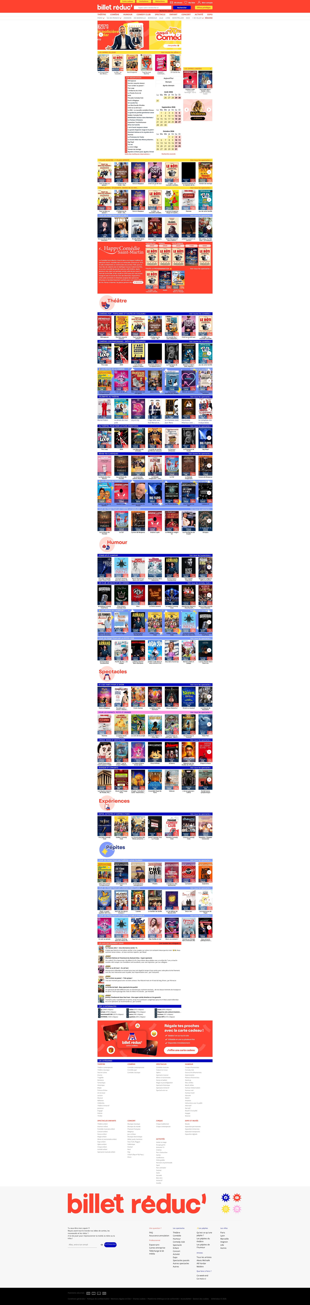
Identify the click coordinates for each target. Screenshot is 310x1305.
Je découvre (138, 282)
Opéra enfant (101, 1144)
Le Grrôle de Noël (111, 987)
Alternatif (188, 1106)
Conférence (160, 1157)
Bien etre (159, 1178)
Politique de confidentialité (98, 1299)
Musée (187, 1124)
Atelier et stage (161, 1142)
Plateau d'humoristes (192, 1078)
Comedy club (189, 1070)
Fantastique (101, 1083)
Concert (186, 14)
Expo (210, 14)
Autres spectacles (181, 1263)
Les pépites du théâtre (203, 1240)
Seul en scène (102, 1072)
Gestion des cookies (201, 1299)
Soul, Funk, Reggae (134, 1142)
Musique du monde (134, 1126)
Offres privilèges (204, 7)
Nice (188, 18)
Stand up (188, 1080)
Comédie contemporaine (136, 1067)
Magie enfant (101, 1137)
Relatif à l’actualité (191, 1111)
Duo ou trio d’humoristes (193, 1072)
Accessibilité (186, 1299)
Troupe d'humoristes (192, 1067)
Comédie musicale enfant (106, 1129)
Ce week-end (202, 1275)
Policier (99, 1113)
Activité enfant (102, 1149)
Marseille (224, 1238)
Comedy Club (144, 14)
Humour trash (189, 1093)
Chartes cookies (139, 1299)
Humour (127, 14)
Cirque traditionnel (162, 1124)
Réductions (160, 1)
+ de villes (197, 18)
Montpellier (178, 18)
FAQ (151, 1232)
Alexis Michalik (203, 1260)
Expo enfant (101, 1142)
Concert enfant (102, 1132)
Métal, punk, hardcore (135, 1139)
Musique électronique (135, 1137)
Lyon (168, 18)
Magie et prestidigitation (164, 1083)
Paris (100, 18)
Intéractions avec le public (193, 1103)
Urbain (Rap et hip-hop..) (136, 1154)
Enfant (173, 14)
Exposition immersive (192, 1129)
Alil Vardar (201, 1263)
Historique (101, 1085)
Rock (129, 1149)
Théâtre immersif (103, 1106)
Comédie (177, 1235)
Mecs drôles (189, 1083)
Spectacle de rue (161, 1090)
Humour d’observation (192, 1088)
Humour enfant (102, 1126)
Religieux (131, 1132)
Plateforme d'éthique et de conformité (163, 1299)
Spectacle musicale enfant (106, 1152)
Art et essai (101, 1093)
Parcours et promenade (164, 1163)
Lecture (100, 1095)
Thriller (99, 1116)
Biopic (99, 1088)
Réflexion (100, 1100)
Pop (129, 1152)
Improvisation (189, 1075)
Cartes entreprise (157, 1247)
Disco (129, 1157)
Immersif (159, 1180)
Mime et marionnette (163, 1078)
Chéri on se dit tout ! (112, 968)
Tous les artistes (204, 1257)
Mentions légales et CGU (121, 1299)
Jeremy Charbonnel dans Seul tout (117, 997)
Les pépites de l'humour (203, 1246)
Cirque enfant (102, 1147)
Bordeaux (152, 18)
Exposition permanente (193, 1126)
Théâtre (176, 1232)
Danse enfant (102, 1134)
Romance (100, 1080)
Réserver (151, 263)
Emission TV (160, 1147)
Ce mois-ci (201, 1278)
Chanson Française (134, 1129)
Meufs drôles (189, 1085)
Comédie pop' (132, 1070)
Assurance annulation (159, 1235)
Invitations (143, 1)
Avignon (127, 18)
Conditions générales (76, 1299)
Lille (161, 18)
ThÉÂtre (101, 14)
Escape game (160, 1145)
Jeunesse (100, 1108)
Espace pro (154, 1244)
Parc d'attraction (161, 1152)
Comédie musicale (162, 1067)
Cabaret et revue (162, 1070)
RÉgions (209, 18)
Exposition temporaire (192, 1132)
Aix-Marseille (140, 18)
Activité (199, 14)
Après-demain (168, 85)
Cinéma (158, 1150)
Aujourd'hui (168, 78)
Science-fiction (102, 1090)
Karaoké (159, 1175)
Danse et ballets (161, 1080)
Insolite (158, 1183)
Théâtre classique (103, 1070)
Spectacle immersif (162, 1088)
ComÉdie (114, 14)
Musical (100, 1098)
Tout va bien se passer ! (113, 978)
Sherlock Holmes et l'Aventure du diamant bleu (122, 958)
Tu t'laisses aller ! (111, 948)
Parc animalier (161, 1168)
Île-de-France (113, 18)
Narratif (187, 1108)
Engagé (100, 1111)
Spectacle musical (162, 1075)
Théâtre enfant (102, 1124)
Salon (158, 1173)
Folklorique (131, 1144)
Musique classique (134, 1124)
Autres (176, 1266)
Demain (168, 82)
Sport (158, 1165)
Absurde (188, 1095)
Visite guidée (160, 1160)
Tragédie (100, 1078)
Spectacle (160, 14)
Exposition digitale (191, 1134)
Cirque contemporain (163, 1126)
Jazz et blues (132, 1134)
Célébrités (100, 1103)
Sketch (187, 1098)
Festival (130, 1147)
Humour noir (189, 1090)
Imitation (188, 1100)
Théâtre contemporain (105, 1067)
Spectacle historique (163, 1085)
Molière (200, 1266)
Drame (99, 1075)
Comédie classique (134, 1072)
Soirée (158, 1155)
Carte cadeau (127, 1)
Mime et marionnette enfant (106, 1139)
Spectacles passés (181, 1260)
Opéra (158, 1072)
